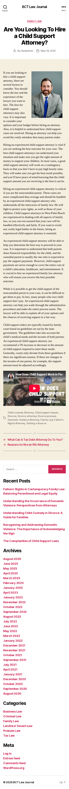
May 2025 (10, 568)
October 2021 (12, 655)
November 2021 (14, 650)
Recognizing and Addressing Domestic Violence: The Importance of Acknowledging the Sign (34, 529)
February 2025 (13, 583)
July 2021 (10, 664)
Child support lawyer (46, 412)
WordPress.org (13, 768)
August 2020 (12, 693)
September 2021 (14, 660)
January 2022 (13, 640)
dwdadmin (27, 50)
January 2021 (12, 674)
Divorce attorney (27, 416)
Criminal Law (12, 716)
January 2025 (13, 587)
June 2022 (10, 626)
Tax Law (9, 735)
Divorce (12, 416)
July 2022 (10, 621)
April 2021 (10, 669)
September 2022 (15, 611)
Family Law (34, 21)
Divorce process (47, 416)
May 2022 (10, 631)
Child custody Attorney (21, 412)
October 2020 (13, 684)
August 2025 (12, 559)
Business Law (12, 711)
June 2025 (10, 563)
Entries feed (11, 758)
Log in (7, 753)
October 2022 (12, 607)
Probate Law (11, 730)
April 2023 (10, 592)
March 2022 (11, 636)
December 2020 (14, 679)
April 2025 (10, 573)
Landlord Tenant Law (17, 726)
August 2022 (12, 616)
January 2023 (13, 597)
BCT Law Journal (34, 6)
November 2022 (14, 602)
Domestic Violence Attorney (23, 419)
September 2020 (15, 688)
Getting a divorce (36, 423)
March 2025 (11, 578)
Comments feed (14, 763)
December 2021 (14, 645)
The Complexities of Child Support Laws (31, 541)
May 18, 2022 (48, 50)
